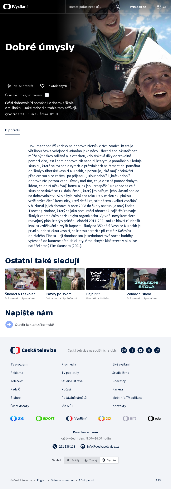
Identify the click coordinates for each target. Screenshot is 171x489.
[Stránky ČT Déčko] (104, 419)
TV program (19, 364)
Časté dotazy (19, 406)
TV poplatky (70, 372)
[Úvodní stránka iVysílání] (19, 6)
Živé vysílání (121, 364)
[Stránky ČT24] (17, 419)
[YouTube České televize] (140, 350)
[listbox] (91, 460)
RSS (158, 480)
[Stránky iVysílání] (76, 419)
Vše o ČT (67, 406)
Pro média (69, 364)
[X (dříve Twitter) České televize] (149, 350)
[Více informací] (46, 95)
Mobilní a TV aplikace (127, 397)
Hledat (118, 6)
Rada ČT (16, 389)
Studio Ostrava (72, 381)
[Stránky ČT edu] (154, 419)
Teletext (16, 381)
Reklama (16, 372)
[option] (73, 460)
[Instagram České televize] (124, 350)
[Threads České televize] (157, 350)
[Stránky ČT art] (129, 419)
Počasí (66, 389)
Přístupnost (86, 480)
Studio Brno (120, 372)
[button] (24, 279)
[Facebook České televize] (132, 350)
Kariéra (117, 389)
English (41, 480)
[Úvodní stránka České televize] (33, 350)
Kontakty (119, 406)
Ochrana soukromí (62, 480)
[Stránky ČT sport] (45, 419)
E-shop (15, 397)
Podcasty (119, 381)
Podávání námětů (74, 397)
